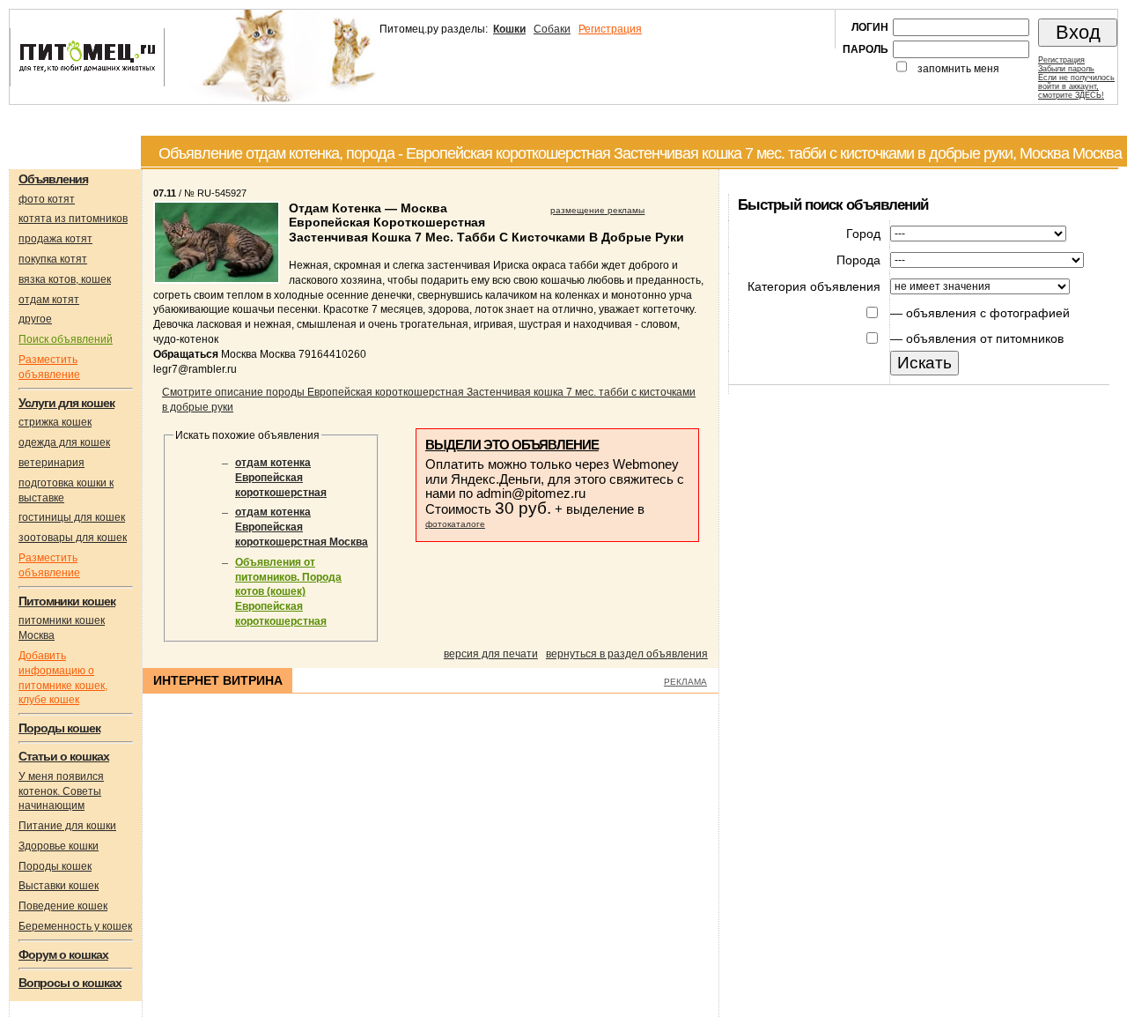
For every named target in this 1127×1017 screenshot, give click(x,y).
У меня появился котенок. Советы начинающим (61, 791)
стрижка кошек (55, 422)
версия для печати (491, 654)
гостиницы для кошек (71, 517)
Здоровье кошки (58, 846)
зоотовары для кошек (72, 537)
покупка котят (52, 259)
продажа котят (55, 239)
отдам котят (48, 299)
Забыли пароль (1066, 68)
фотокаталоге (455, 524)
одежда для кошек (64, 442)
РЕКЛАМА (685, 682)
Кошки (509, 29)
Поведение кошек (62, 906)
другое (35, 319)
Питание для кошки (67, 826)
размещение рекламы (597, 210)
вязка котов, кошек (64, 279)
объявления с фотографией (988, 313)
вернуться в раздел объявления (627, 654)
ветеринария (51, 463)
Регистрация (610, 29)
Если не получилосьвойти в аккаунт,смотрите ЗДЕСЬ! (1076, 86)
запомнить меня (958, 69)
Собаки (552, 29)
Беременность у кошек (75, 926)
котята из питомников (73, 218)
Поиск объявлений (65, 339)
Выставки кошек (58, 886)
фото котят (46, 199)
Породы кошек (55, 866)
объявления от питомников (985, 338)
